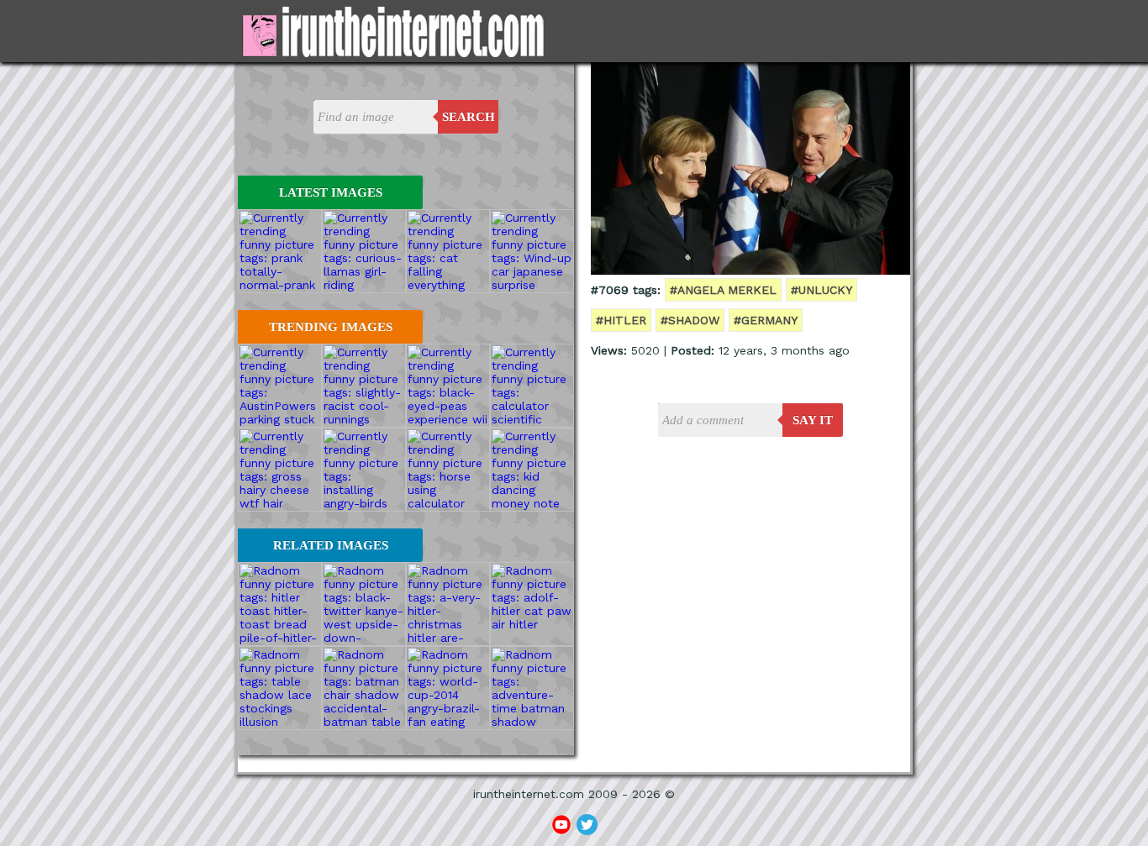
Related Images (330, 545)
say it (813, 420)
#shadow (690, 320)
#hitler (621, 320)
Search (468, 116)
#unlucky (821, 290)
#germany (766, 320)
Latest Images (330, 192)
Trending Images (330, 327)
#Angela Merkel (723, 290)
